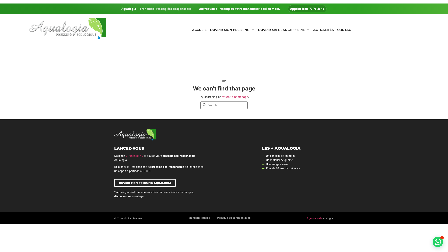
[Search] (204, 105)
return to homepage (235, 97)
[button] (438, 242)
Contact (345, 30)
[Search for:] (224, 105)
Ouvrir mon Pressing (230, 30)
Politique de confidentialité (234, 217)
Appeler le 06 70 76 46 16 (307, 9)
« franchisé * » (134, 156)
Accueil (199, 30)
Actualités (323, 30)
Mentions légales (199, 217)
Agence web (314, 218)
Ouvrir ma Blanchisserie (281, 30)
